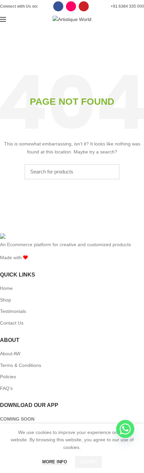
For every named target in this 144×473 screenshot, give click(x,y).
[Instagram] (71, 6)
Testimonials (13, 311)
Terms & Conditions (20, 365)
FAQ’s (6, 388)
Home (6, 288)
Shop (5, 300)
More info (54, 461)
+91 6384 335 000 (127, 6)
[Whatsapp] (125, 429)
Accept (88, 462)
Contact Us (11, 323)
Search (110, 171)
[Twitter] (58, 6)
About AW (10, 353)
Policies (8, 376)
